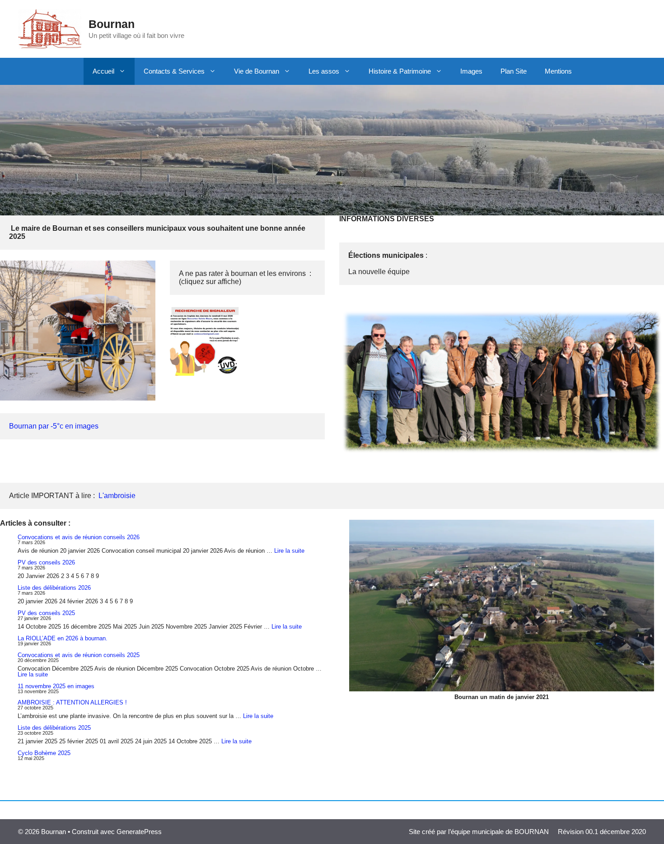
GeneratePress (139, 831)
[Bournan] (49, 28)
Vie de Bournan (256, 71)
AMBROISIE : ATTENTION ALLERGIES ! (72, 702)
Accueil (103, 71)
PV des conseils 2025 (46, 613)
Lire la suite (289, 550)
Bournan (112, 24)
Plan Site (513, 71)
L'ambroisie (117, 495)
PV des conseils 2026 (46, 562)
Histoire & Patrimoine (400, 71)
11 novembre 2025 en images (56, 686)
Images (471, 71)
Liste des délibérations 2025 (54, 727)
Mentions (558, 71)
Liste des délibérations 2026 (54, 587)
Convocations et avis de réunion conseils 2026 (79, 537)
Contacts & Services (174, 71)
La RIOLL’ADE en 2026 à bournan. (63, 638)
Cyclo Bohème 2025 (44, 753)
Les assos (324, 71)
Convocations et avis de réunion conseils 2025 (79, 655)
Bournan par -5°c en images (53, 426)
